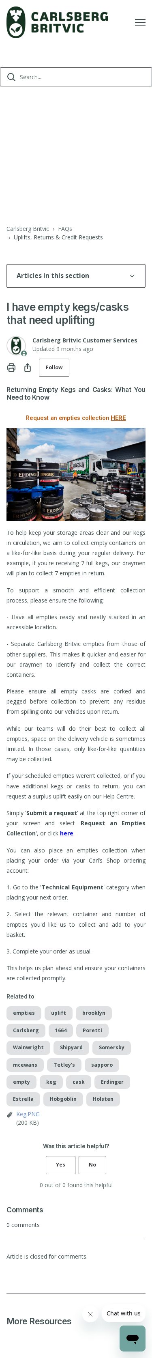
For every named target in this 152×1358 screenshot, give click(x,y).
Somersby (111, 1047)
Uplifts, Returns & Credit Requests (58, 237)
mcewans (25, 1064)
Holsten (103, 1098)
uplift (58, 1012)
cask (79, 1081)
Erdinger (112, 1081)
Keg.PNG (28, 1114)
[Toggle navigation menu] (140, 22)
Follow (54, 367)
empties (24, 1012)
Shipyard (71, 1047)
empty (21, 1081)
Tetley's (64, 1064)
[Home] (57, 22)
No (92, 1164)
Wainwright (28, 1047)
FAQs (65, 228)
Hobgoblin (63, 1098)
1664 (60, 1030)
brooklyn (93, 1012)
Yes (60, 1164)
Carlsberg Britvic (27, 228)
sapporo (102, 1064)
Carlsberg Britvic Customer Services (84, 340)
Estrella (23, 1098)
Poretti (92, 1030)
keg (51, 1081)
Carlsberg (26, 1030)
